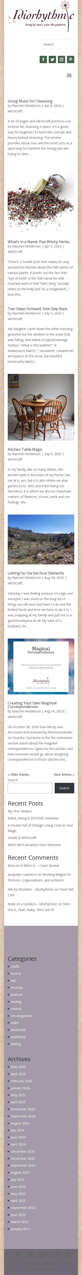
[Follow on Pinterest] (70, 59)
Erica (11, 865)
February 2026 (21, 1081)
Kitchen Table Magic (25, 449)
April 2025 (18, 1102)
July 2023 (17, 1179)
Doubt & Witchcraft (22, 837)
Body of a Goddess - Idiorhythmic (32, 904)
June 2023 (18, 1186)
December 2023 (23, 1151)
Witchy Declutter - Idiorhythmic (30, 889)
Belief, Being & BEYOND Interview (33, 818)
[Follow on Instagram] (61, 59)
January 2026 (20, 1088)
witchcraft (15, 111)
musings (17, 987)
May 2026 (18, 1067)
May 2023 (18, 1194)
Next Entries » (64, 774)
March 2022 (19, 1222)
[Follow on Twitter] (52, 59)
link (13, 980)
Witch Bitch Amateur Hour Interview (34, 845)
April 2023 (18, 1200)
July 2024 (17, 1130)
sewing (16, 1001)
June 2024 (18, 1137)
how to (16, 973)
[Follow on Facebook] (43, 59)
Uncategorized (21, 1016)
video (15, 1022)
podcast (17, 994)
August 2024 (20, 1123)
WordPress (43, 1269)
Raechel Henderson (26, 105)
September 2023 (23, 1165)
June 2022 (18, 1215)
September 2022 (23, 1207)
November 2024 (23, 1109)
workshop (18, 1037)
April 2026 (18, 1074)
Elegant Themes (42, 1263)
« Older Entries (18, 774)
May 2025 (18, 1095)
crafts (15, 966)
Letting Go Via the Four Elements (36, 573)
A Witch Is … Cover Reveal (39, 865)
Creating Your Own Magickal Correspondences (32, 705)
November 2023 (23, 1158)
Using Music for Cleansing (30, 101)
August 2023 (20, 1172)
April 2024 (18, 1144)
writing (16, 1044)
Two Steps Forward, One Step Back (37, 308)
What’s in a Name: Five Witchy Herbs (38, 241)
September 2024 (23, 1116)
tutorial (16, 1009)
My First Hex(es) (20, 811)
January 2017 (20, 1229)
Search (13, 780)
